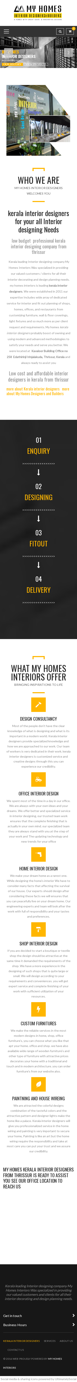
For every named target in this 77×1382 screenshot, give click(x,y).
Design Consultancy (38, 718)
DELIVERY (38, 590)
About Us (66, 1340)
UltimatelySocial (65, 1379)
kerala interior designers (21, 1340)
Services (49, 1340)
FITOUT (39, 543)
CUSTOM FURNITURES (38, 1023)
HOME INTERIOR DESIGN (38, 868)
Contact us (15, 1349)
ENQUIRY (38, 451)
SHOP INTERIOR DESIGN (38, 943)
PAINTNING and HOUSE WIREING (38, 1098)
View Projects (35, 64)
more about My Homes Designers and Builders (37, 391)
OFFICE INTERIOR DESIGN (39, 793)
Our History (12, 64)
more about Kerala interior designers (32, 389)
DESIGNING (39, 497)
